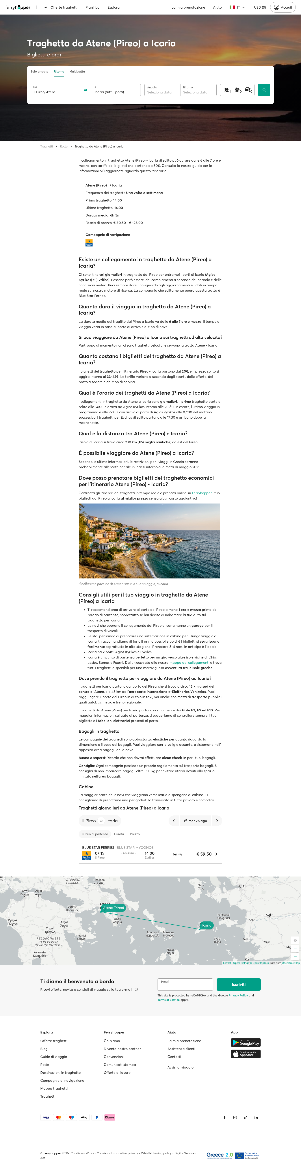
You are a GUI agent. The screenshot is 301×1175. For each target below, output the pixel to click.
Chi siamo (112, 1041)
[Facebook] (224, 1117)
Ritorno (59, 71)
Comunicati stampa (120, 1064)
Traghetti (46, 146)
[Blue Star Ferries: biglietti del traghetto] (90, 242)
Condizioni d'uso (82, 1153)
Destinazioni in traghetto (60, 1072)
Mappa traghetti (54, 1088)
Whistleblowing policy (156, 1153)
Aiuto (217, 7)
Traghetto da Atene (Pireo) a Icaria (99, 146)
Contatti (174, 1056)
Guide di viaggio (53, 1056)
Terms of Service (169, 1000)
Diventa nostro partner (122, 1048)
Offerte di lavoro (117, 1072)
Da (35, 87)
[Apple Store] (246, 1054)
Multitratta (77, 71)
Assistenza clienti (181, 1048)
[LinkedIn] (256, 1117)
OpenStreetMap (291, 962)
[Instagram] (235, 1117)
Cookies (102, 1153)
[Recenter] (295, 940)
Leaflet (227, 962)
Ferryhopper (202, 493)
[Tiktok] (245, 1117)
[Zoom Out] (295, 956)
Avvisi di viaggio (180, 1067)
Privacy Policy (238, 995)
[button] (101, 821)
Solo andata (39, 71)
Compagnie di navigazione (62, 1080)
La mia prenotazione (188, 7)
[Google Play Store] (246, 1042)
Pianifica (92, 7)
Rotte (64, 146)
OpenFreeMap (241, 962)
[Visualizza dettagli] (136, 989)
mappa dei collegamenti (189, 662)
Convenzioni (114, 1056)
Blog (44, 1048)
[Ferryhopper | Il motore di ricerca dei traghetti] (18, 7)
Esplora (114, 7)
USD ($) (260, 7)
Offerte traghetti (64, 7)
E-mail (164, 981)
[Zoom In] (295, 948)
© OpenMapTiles (259, 962)
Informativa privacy (124, 1153)
